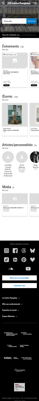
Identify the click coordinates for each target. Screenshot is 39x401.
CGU (22, 398)
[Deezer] (32, 260)
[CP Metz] (13, 347)
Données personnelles (31, 398)
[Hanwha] (19, 372)
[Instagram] (6, 251)
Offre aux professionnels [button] (11, 304)
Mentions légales (7, 398)
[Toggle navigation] (35, 3)
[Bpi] (12, 335)
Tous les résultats (11, 34)
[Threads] (24, 251)
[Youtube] (28, 269)
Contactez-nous (19, 285)
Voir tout (5, 49)
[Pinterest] (24, 260)
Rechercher (32, 21)
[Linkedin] (15, 260)
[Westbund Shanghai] (28, 360)
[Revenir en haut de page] (34, 396)
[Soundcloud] (11, 269)
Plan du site (16, 398)
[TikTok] (6, 260)
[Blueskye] (32, 251)
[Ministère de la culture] (19, 387)
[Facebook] (15, 251)
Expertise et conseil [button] (9, 310)
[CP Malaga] (26, 347)
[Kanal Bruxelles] (12, 360)
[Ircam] (28, 335)
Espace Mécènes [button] (8, 316)
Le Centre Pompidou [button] (10, 298)
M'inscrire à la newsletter (19, 278)
